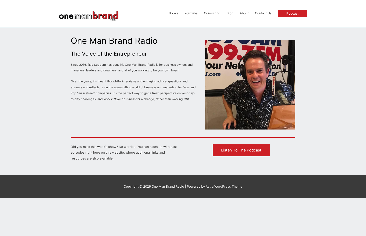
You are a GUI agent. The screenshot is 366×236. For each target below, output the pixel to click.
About (244, 13)
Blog (230, 13)
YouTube (191, 13)
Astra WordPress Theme (224, 186)
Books (173, 13)
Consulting (212, 13)
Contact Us (263, 13)
